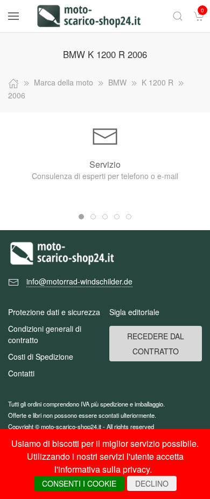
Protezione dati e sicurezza (54, 311)
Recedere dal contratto (155, 344)
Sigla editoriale (134, 311)
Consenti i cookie (79, 483)
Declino (152, 483)
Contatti (21, 373)
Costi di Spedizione (40, 356)
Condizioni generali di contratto (44, 334)
